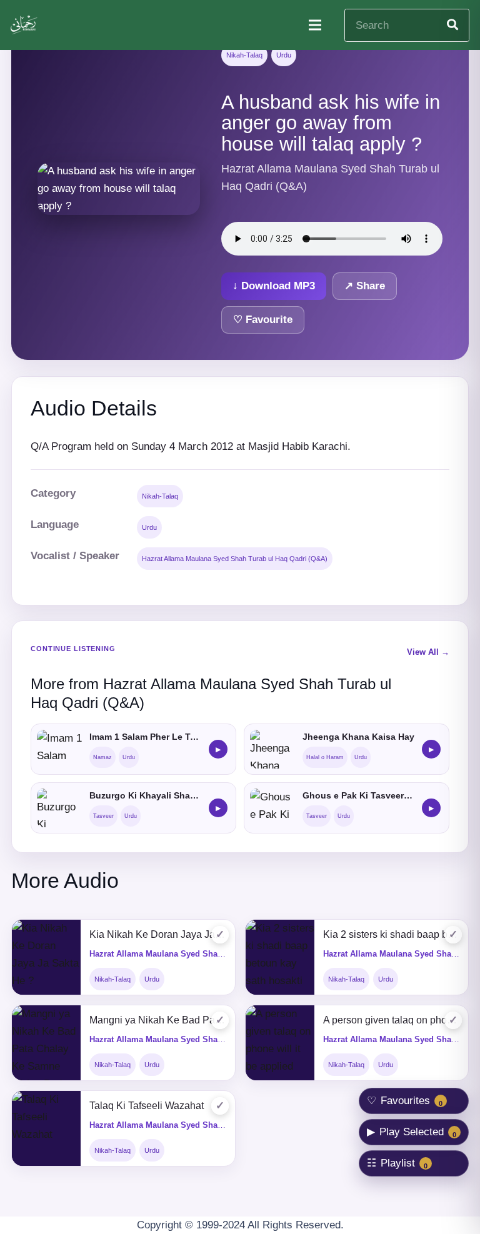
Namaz (102, 757)
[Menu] (314, 25)
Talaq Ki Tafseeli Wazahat (146, 1105)
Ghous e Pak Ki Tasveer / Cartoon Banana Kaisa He (358, 795)
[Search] (452, 25)
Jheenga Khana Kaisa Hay (358, 737)
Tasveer (103, 816)
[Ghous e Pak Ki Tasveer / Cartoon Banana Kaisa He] (272, 808)
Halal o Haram (325, 757)
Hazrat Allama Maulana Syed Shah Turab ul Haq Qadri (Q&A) (235, 558)
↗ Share (364, 286)
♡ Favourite (262, 320)
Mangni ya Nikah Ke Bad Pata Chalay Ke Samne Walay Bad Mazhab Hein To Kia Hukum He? (157, 1020)
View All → (428, 652)
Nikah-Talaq (244, 55)
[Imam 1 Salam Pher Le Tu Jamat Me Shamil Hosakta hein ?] (59, 749)
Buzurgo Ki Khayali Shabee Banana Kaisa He (145, 795)
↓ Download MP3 (273, 286)
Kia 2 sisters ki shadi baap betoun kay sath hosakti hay (391, 934)
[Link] (25, 25)
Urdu (283, 55)
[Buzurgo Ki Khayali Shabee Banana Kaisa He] (59, 808)
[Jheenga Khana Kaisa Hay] (272, 749)
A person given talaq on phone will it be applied (391, 1020)
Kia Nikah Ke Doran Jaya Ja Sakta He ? (157, 934)
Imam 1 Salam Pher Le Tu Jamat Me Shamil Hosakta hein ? (145, 737)
